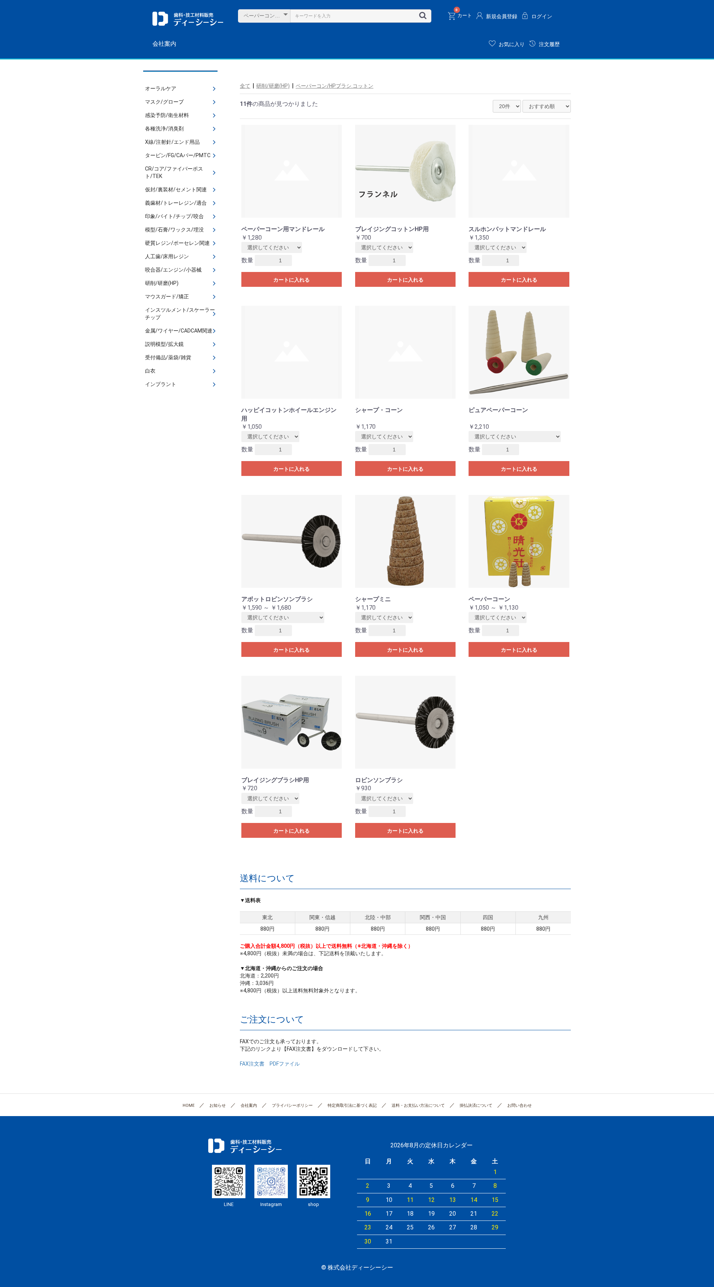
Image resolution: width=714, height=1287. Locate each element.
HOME (188, 1105)
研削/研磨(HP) (273, 86)
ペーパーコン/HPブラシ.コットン (334, 86)
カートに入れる (291, 280)
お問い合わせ (519, 1105)
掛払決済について (476, 1105)
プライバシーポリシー (292, 1105)
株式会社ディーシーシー (187, 18)
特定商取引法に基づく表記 (352, 1105)
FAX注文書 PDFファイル (270, 1064)
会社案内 (164, 43)
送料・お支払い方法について (418, 1105)
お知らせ (217, 1105)
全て (245, 86)
